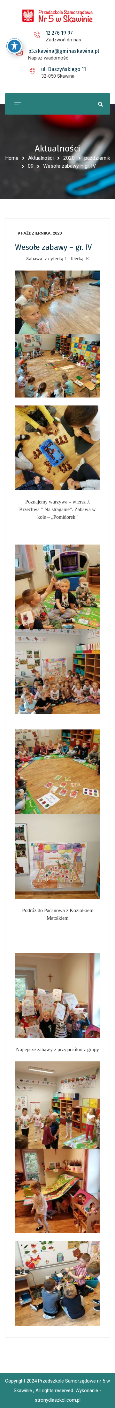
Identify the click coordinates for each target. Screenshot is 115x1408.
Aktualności (41, 158)
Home (12, 158)
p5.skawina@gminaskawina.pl (63, 51)
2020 (69, 158)
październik (97, 158)
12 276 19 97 (59, 33)
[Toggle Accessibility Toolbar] (14, 46)
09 (31, 166)
